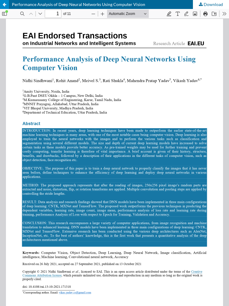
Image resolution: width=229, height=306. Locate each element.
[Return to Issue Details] (4, 4)
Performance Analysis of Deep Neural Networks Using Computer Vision (78, 4)
